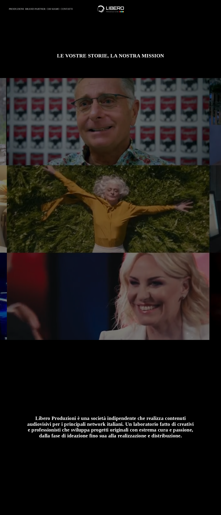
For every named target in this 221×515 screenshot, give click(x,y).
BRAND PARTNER (35, 9)
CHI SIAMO (53, 9)
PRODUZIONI (16, 9)
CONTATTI (67, 9)
